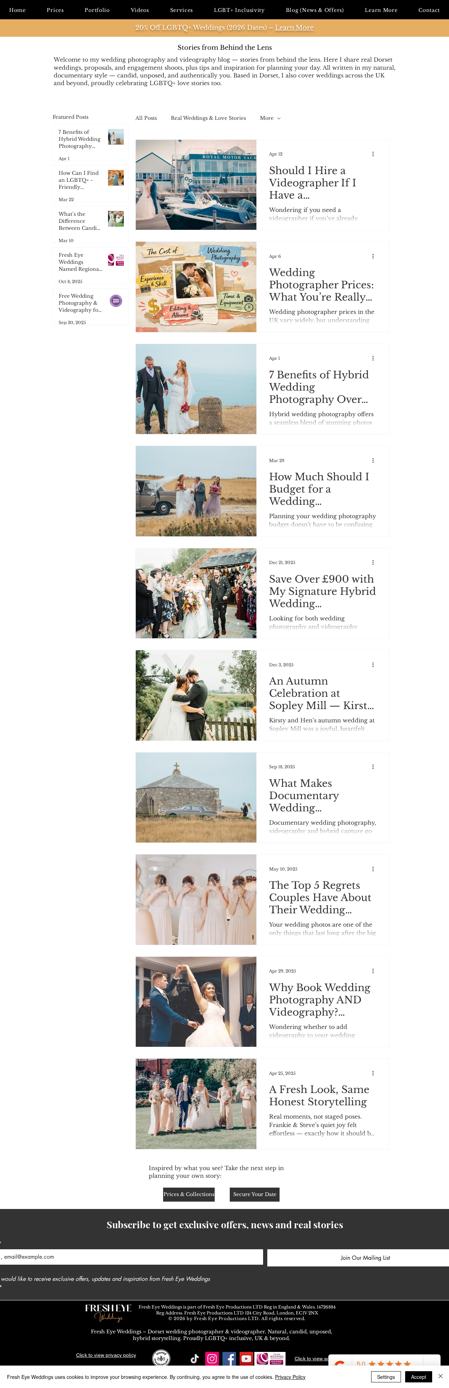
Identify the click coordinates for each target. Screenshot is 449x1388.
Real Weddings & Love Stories (208, 118)
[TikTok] (195, 1359)
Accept (418, 1376)
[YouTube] (246, 1359)
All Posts (146, 118)
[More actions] (375, 154)
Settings (386, 1376)
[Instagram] (212, 1359)
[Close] (440, 1376)
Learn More (294, 28)
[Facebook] (229, 1359)
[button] (181, 10)
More (267, 118)
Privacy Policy (290, 1376)
